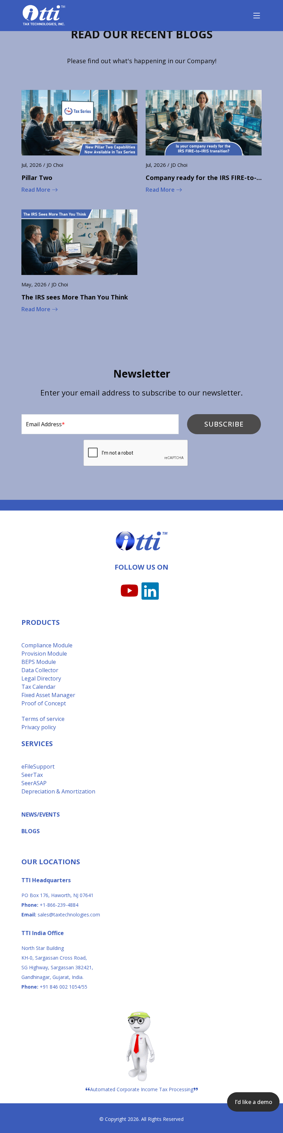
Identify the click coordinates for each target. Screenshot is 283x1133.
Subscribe (224, 424)
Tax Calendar (38, 687)
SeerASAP (34, 783)
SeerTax (32, 775)
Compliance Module (46, 645)
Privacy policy (38, 727)
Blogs (30, 831)
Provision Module (44, 653)
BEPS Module (38, 662)
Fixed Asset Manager (48, 695)
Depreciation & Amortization (58, 791)
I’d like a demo (253, 1102)
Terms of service (43, 719)
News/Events (40, 814)
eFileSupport (38, 766)
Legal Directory (41, 678)
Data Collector (39, 670)
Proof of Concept (43, 703)
